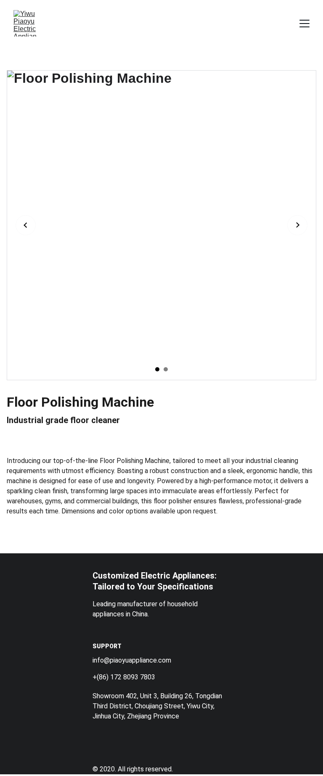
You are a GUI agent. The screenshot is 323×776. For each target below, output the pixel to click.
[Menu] (304, 23)
